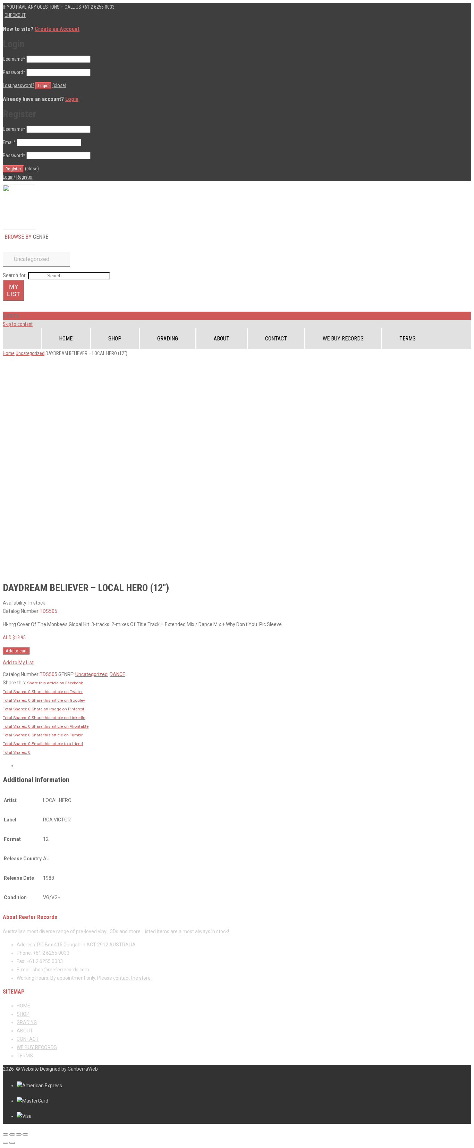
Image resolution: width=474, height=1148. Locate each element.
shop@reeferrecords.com (61, 969)
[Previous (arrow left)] (5, 1143)
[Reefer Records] (19, 227)
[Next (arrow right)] (12, 1143)
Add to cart (16, 650)
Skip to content (18, 324)
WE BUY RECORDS (343, 338)
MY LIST (13, 290)
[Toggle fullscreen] (19, 1134)
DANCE (117, 674)
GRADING (167, 338)
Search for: (15, 275)
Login (71, 99)
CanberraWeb (83, 1069)
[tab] (244, 765)
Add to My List (18, 662)
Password (14, 72)
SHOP (114, 338)
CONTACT (276, 338)
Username (14, 59)
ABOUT (221, 338)
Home (9, 353)
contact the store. (132, 978)
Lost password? (18, 85)
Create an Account (57, 29)
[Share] (12, 1134)
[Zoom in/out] (25, 1134)
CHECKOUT (15, 15)
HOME (66, 338)
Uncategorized (30, 353)
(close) (59, 85)
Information (28, 765)
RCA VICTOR (150, 674)
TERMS (407, 338)
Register (24, 177)
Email (9, 142)
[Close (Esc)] (5, 1134)
